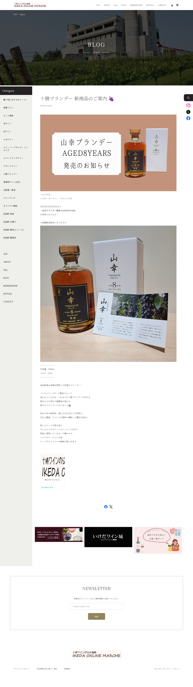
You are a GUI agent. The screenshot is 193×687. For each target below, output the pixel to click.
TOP (98, 5)
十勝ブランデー (10, 174)
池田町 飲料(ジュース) (13, 229)
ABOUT (107, 5)
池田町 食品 (8, 213)
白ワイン (7, 131)
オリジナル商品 (10, 205)
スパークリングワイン (13, 158)
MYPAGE (150, 5)
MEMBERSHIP (136, 5)
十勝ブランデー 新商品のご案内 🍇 (77, 98)
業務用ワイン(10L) (11, 182)
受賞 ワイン (8, 107)
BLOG (123, 5)
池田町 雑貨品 (9, 237)
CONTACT (162, 5)
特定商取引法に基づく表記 (47, 669)
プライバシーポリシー (21, 669)
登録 (96, 616)
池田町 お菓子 (9, 221)
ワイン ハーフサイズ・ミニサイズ (15, 149)
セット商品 (8, 115)
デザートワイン (10, 166)
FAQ (115, 5)
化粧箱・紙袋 (9, 190)
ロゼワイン (8, 139)
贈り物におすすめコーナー (15, 99)
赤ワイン (7, 123)
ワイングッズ (9, 197)
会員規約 (67, 669)
